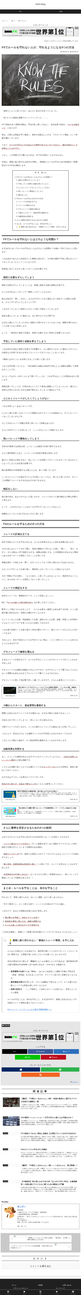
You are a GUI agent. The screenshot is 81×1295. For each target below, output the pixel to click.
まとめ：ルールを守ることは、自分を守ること (34, 224)
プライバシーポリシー (20, 1288)
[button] (75, 673)
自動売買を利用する (25, 216)
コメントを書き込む (40, 1266)
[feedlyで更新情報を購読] (60, 1069)
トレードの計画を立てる (27, 202)
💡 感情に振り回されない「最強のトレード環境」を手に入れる (42, 227)
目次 (37, 172)
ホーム (14, 1285)
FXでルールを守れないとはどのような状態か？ (34, 177)
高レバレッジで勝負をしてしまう (30, 191)
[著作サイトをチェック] (21, 1069)
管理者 (40, 1285)
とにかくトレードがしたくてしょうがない (34, 187)
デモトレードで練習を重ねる (29, 209)
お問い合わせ (67, 1285)
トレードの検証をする (26, 205)
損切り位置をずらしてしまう (29, 180)
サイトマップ (60, 1288)
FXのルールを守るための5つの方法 (29, 198)
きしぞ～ (21, 1206)
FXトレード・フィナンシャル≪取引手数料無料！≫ (29, 1009)
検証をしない (23, 195)
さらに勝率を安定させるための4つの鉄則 (32, 220)
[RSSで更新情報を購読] (40, 1075)
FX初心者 (6, 1025)
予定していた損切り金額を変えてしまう (33, 184)
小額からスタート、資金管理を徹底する (33, 213)
